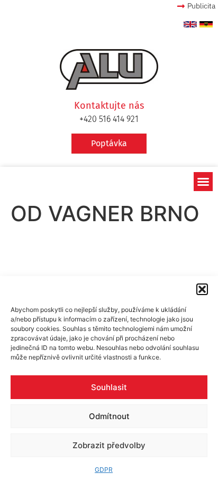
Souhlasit (109, 387)
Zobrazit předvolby (109, 445)
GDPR (104, 469)
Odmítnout (109, 416)
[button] (202, 289)
